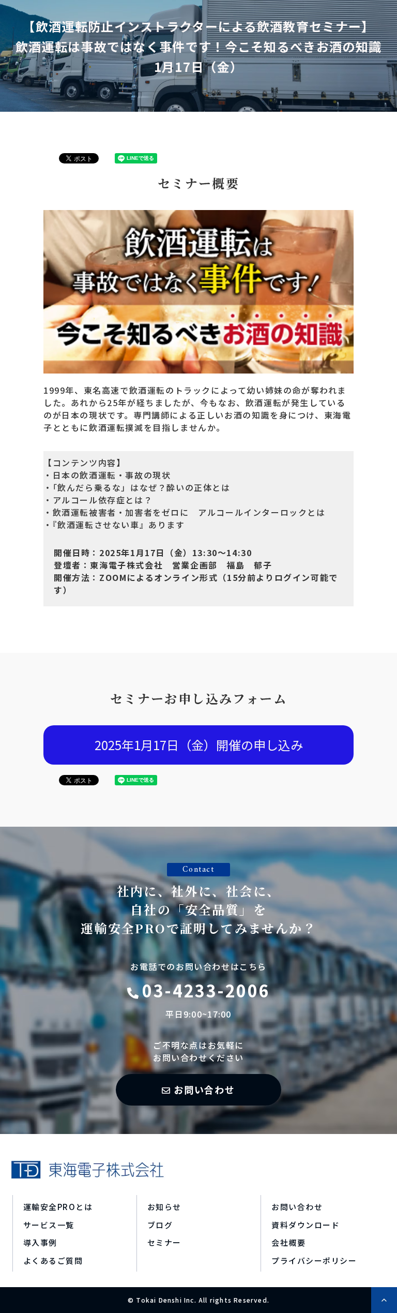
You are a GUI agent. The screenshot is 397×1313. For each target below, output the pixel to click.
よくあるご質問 (53, 1260)
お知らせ (164, 1206)
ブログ (160, 1224)
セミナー (164, 1242)
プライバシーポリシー (314, 1260)
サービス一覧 (48, 1224)
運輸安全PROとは (58, 1206)
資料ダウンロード (305, 1224)
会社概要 (288, 1242)
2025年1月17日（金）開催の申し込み (199, 745)
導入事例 (40, 1242)
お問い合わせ (204, 1089)
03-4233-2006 (206, 990)
